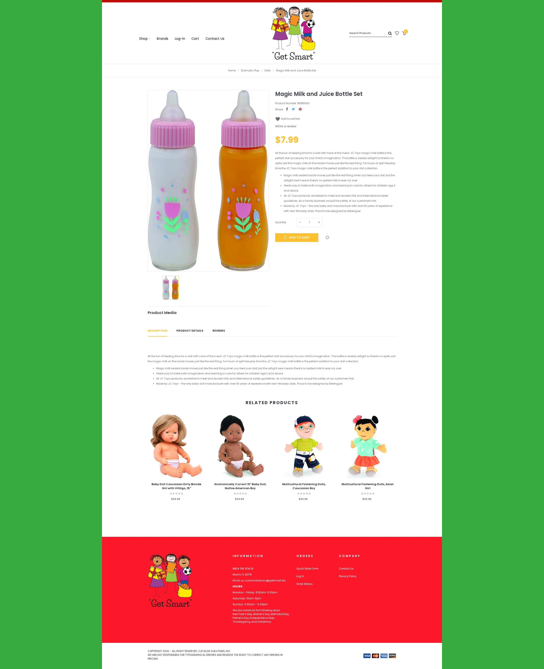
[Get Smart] (293, 33)
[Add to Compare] (327, 237)
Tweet (293, 109)
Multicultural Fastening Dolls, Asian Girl (367, 486)
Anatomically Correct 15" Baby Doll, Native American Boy (240, 486)
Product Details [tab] (189, 331)
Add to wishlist (287, 119)
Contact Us (346, 568)
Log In (300, 576)
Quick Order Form (307, 568)
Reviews (218, 331)
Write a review (285, 126)
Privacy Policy (347, 576)
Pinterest (300, 109)
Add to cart (299, 237)
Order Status (304, 584)
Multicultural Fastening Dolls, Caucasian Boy (304, 486)
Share (287, 109)
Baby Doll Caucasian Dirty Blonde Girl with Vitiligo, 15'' (176, 486)
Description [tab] (157, 331)
